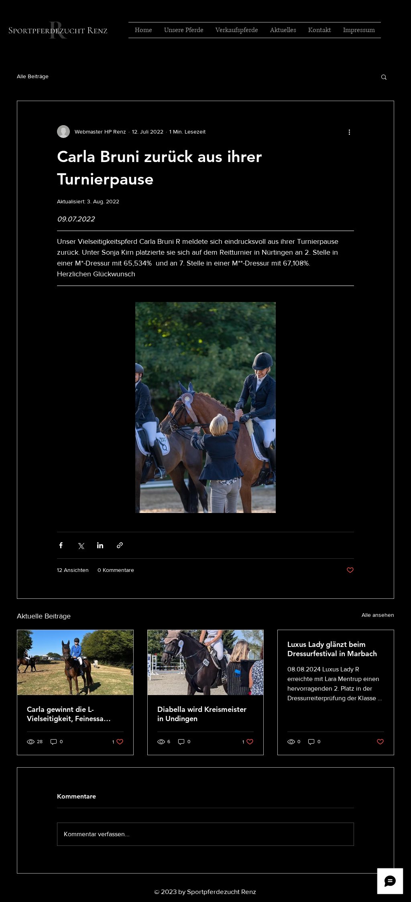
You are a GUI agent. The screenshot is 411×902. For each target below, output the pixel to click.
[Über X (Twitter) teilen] (80, 545)
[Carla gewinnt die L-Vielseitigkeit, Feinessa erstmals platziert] (75, 662)
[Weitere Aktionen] (349, 131)
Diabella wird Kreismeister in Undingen (201, 714)
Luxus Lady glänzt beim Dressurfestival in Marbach (332, 649)
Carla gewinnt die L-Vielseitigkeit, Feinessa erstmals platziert (65, 714)
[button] (384, 76)
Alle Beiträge (33, 76)
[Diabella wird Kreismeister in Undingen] (206, 662)
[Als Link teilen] (120, 545)
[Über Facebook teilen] (61, 545)
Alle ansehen (378, 615)
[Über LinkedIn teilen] (100, 545)
